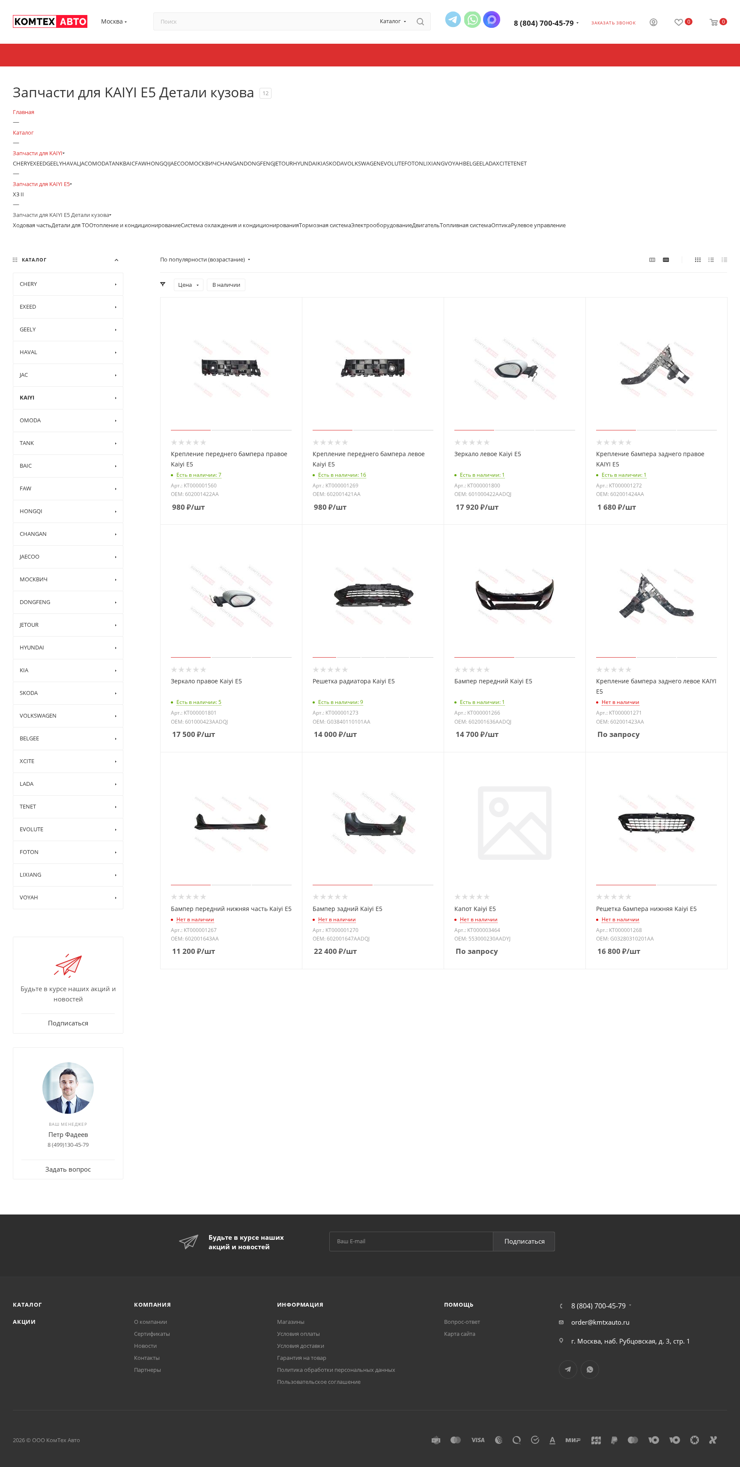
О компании (150, 1322)
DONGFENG (259, 163)
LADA (489, 163)
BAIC (129, 163)
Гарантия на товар (301, 1358)
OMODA (98, 163)
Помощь (459, 1304)
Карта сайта (459, 1334)
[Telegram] (453, 19)
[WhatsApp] (472, 19)
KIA (321, 163)
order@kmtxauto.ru (600, 1322)
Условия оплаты (298, 1334)
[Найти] (420, 21)
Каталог (27, 1304)
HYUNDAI (305, 163)
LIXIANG (434, 163)
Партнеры (147, 1370)
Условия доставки (300, 1346)
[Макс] (491, 19)
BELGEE (472, 163)
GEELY (54, 163)
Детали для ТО (70, 225)
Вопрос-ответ (462, 1322)
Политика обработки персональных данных (336, 1370)
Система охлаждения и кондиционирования (240, 225)
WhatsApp (590, 1369)
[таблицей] (724, 259)
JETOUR (283, 163)
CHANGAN (230, 163)
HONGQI (157, 163)
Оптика (501, 225)
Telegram (568, 1369)
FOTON (413, 163)
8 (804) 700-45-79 (544, 23)
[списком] (711, 259)
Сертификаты (152, 1334)
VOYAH (454, 163)
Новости (145, 1346)
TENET (518, 163)
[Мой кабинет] (653, 23)
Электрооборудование (381, 225)
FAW (140, 163)
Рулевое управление (538, 225)
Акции (24, 1322)
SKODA (335, 163)
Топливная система (465, 225)
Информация (300, 1304)
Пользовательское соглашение (319, 1382)
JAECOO (179, 163)
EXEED (38, 163)
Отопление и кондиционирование (135, 225)
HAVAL (71, 163)
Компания (152, 1304)
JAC (84, 163)
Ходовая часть (32, 225)
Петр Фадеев (68, 1134)
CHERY (21, 163)
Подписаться (524, 1241)
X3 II (18, 194)
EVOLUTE (392, 163)
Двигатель (426, 225)
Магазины (290, 1322)
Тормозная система (325, 225)
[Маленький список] (652, 259)
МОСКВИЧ (203, 163)
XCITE (503, 163)
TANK (116, 163)
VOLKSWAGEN (362, 163)
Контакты (147, 1358)
